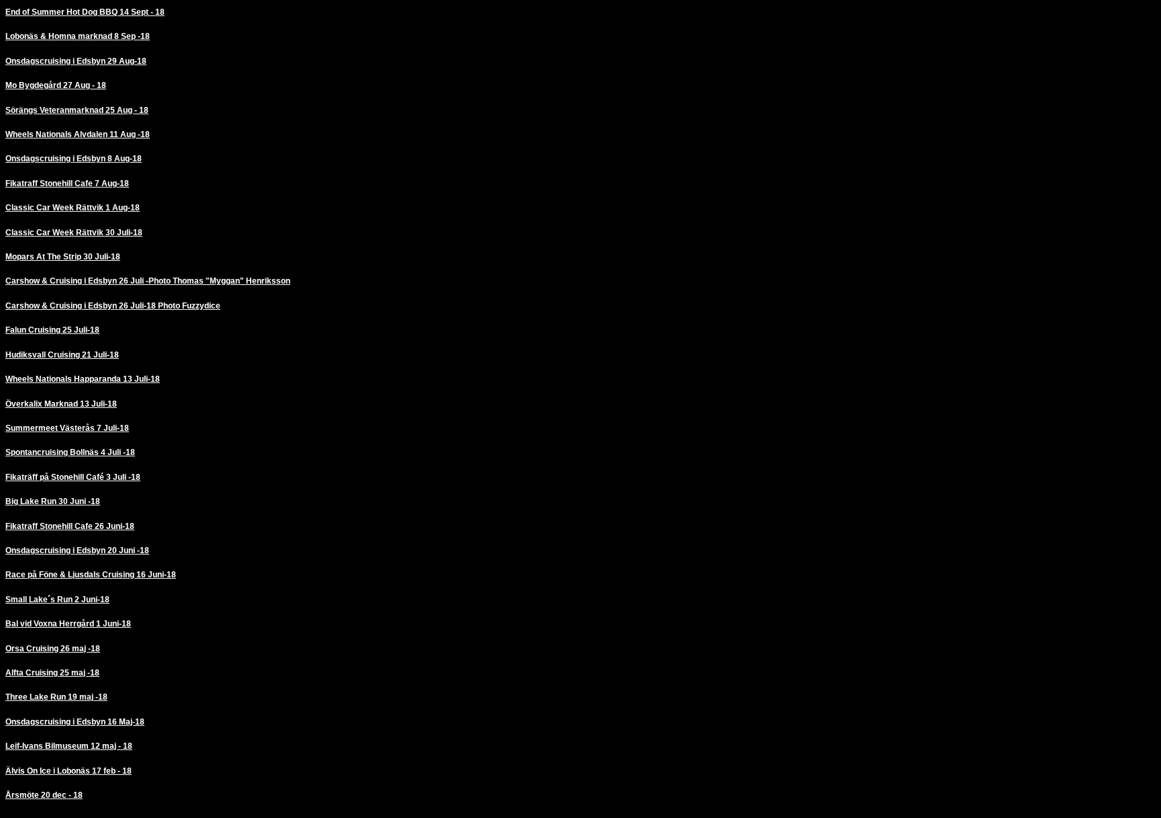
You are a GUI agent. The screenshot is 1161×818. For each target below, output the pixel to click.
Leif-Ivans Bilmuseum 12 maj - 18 (68, 746)
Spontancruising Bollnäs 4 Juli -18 (70, 452)
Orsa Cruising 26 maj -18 (52, 648)
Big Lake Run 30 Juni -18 (52, 501)
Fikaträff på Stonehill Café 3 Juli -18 (72, 477)
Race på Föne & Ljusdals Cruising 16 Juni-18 (90, 574)
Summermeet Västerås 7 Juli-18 (67, 428)
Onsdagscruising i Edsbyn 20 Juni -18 (77, 550)
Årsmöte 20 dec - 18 (44, 795)
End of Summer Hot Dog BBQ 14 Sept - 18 (85, 12)
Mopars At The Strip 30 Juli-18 (62, 256)
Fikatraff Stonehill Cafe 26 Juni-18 (69, 526)
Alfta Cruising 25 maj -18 (52, 673)
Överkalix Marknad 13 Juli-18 (61, 404)
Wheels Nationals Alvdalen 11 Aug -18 (77, 134)
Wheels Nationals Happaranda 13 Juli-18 (82, 379)
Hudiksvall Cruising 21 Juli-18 (62, 355)
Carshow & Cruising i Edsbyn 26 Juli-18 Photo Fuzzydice (112, 306)
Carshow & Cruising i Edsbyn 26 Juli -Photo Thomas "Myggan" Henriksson (147, 281)
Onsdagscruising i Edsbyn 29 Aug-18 (75, 61)
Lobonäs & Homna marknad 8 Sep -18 (77, 36)
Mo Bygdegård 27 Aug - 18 (55, 85)
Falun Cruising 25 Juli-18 (52, 330)
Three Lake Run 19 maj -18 (56, 697)
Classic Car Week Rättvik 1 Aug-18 (72, 207)
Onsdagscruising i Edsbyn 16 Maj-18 (74, 722)
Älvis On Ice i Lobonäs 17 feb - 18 (68, 771)
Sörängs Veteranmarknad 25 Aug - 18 (76, 110)
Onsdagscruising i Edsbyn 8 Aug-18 (73, 158)
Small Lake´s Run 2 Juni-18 (57, 599)
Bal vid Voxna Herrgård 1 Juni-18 (68, 623)
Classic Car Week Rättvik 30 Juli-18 (73, 232)
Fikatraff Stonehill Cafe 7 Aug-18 (67, 183)
